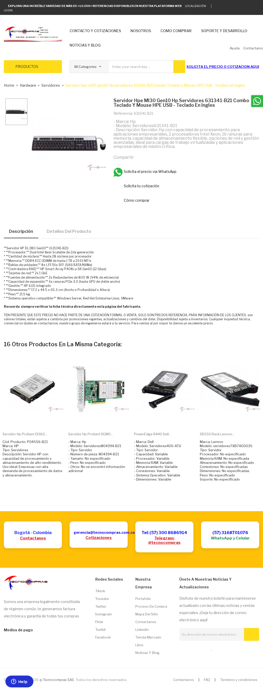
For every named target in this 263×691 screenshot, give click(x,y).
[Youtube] (249, 6)
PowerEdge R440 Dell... (152, 434)
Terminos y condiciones (238, 680)
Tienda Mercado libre (148, 641)
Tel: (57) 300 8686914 (164, 532)
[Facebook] (241, 6)
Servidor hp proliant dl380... (90, 434)
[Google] (225, 6)
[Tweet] (151, 157)
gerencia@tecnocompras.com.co (104, 532)
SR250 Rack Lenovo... (217, 434)
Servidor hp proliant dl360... (25, 434)
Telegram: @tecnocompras (164, 540)
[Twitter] (218, 6)
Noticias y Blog (147, 653)
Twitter (100, 606)
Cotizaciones (99, 537)
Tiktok (100, 591)
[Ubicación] (200, 649)
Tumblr (100, 629)
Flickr (99, 622)
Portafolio (143, 599)
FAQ (207, 680)
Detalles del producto (69, 231)
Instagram (103, 614)
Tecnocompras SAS (58, 680)
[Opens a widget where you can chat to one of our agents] (19, 682)
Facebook (103, 637)
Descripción (21, 231)
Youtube (102, 599)
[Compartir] (140, 157)
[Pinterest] (162, 157)
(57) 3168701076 (230, 532)
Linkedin (142, 629)
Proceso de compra (151, 606)
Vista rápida (38, 419)
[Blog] (190, 649)
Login (8, 10)
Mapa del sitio (146, 614)
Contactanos (33, 538)
